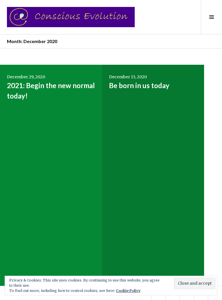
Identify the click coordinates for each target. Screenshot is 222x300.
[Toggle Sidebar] (211, 17)
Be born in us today (139, 85)
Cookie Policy (128, 290)
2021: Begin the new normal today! (51, 90)
